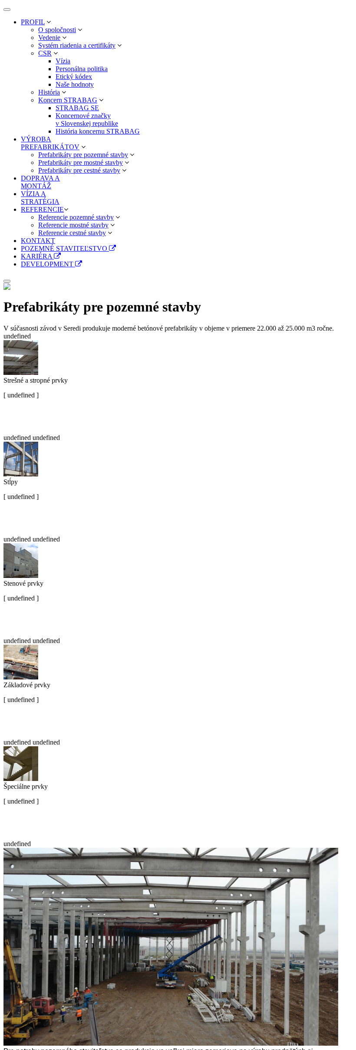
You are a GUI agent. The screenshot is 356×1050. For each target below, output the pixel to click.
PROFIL (33, 22)
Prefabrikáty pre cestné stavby (79, 170)
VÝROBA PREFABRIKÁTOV (50, 143)
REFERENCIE (42, 209)
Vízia (63, 61)
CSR (45, 53)
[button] (48, 22)
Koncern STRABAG (67, 100)
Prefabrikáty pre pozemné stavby (83, 154)
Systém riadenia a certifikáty (76, 45)
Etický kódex (74, 76)
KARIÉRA (37, 256)
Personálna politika (82, 68)
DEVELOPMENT (48, 264)
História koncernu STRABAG (98, 131)
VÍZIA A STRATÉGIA (40, 197)
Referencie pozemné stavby (76, 217)
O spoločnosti (57, 29)
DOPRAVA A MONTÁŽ (40, 182)
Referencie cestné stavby (72, 232)
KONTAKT (38, 240)
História (49, 92)
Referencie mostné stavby (73, 225)
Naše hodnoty (75, 84)
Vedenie (49, 37)
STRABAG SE (77, 108)
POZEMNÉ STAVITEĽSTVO (65, 248)
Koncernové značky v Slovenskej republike (87, 119)
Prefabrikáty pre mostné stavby (80, 162)
